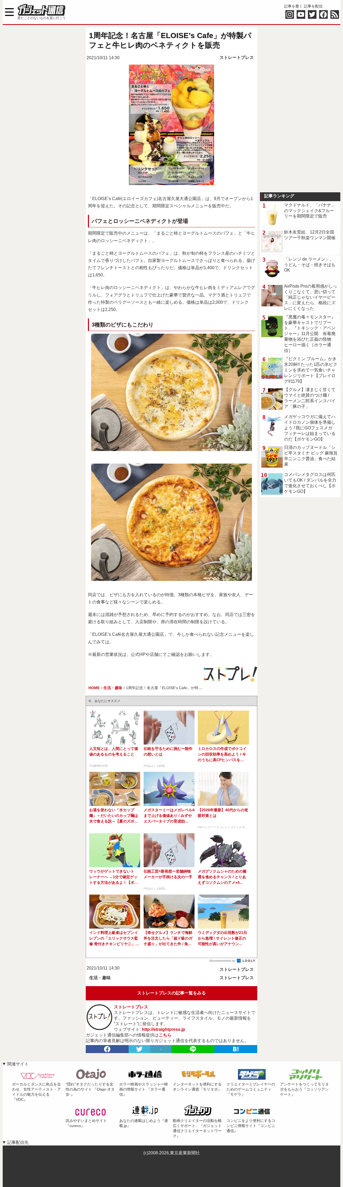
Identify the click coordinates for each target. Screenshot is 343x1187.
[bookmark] (235, 1049)
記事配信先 (18, 1142)
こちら (165, 1035)
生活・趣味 (100, 977)
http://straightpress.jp (163, 1029)
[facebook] (107, 1049)
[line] (193, 1049)
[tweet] (139, 1049)
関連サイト (18, 1064)
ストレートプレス (236, 57)
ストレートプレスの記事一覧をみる (171, 993)
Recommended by (223, 960)
